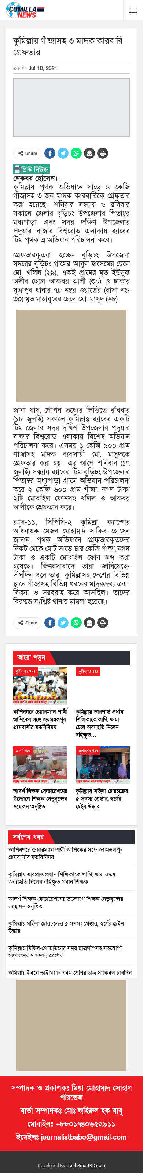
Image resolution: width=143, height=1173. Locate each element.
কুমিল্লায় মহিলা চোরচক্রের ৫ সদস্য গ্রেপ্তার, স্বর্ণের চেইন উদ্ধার (66, 927)
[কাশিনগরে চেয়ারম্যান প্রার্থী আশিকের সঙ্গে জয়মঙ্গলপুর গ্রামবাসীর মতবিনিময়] (40, 686)
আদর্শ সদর (23, 750)
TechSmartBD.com (86, 1165)
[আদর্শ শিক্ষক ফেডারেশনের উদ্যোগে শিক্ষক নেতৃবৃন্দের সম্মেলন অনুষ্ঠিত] (40, 765)
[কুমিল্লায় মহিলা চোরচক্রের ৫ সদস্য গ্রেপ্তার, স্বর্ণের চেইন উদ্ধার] (103, 765)
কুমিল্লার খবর (25, 671)
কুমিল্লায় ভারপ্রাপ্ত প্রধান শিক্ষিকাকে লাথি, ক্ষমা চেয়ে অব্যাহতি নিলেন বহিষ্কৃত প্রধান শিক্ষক (61, 878)
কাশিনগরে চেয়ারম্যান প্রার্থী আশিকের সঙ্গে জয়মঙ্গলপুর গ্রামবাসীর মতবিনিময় (65, 853)
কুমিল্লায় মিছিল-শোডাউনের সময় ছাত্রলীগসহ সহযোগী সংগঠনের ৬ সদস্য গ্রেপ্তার (65, 952)
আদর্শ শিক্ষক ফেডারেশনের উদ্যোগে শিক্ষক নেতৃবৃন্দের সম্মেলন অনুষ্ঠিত (65, 902)
